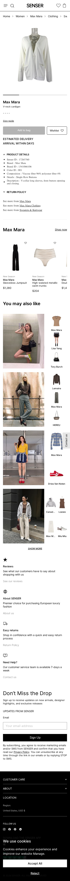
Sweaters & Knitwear (31, 210)
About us (8, 613)
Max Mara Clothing (30, 205)
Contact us (9, 677)
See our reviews (12, 581)
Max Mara (36, 16)
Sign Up (35, 737)
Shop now (61, 229)
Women (20, 16)
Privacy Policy (21, 751)
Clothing (53, 16)
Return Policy (11, 645)
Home (6, 16)
